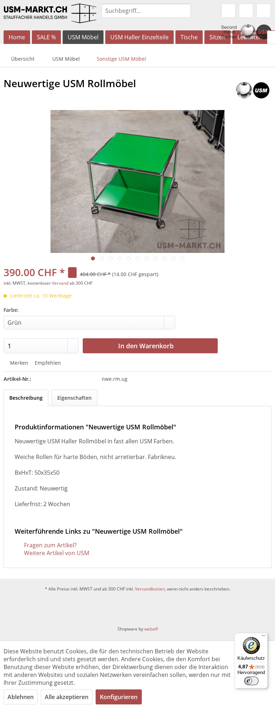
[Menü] (263, 637)
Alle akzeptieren (66, 697)
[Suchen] (184, 11)
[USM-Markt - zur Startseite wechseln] (50, 15)
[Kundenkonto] (246, 11)
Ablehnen (21, 697)
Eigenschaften (74, 397)
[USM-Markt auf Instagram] (140, 608)
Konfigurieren (119, 697)
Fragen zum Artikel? (50, 545)
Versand (60, 283)
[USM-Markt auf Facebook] (120, 608)
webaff (151, 629)
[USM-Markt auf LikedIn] (157, 608)
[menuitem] (146, 11)
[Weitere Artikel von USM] (252, 90)
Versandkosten (150, 589)
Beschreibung (26, 397)
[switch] (251, 681)
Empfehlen (47, 362)
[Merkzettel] (228, 11)
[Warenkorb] (263, 11)
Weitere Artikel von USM (56, 553)
